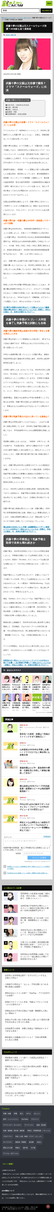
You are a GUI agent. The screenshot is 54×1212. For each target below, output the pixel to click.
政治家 (31, 1142)
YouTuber (24, 1119)
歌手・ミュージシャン (27, 727)
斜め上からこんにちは (8, 17)
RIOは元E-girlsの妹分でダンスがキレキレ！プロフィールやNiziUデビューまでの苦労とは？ (34, 807)
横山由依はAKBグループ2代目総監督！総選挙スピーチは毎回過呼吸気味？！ (35, 788)
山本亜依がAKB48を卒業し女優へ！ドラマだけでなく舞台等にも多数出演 (35, 752)
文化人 (39, 1142)
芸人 (21, 1113)
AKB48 (8, 35)
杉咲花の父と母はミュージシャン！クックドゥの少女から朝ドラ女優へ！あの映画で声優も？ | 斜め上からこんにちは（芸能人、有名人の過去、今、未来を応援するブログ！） (27, 662)
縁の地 (25, 1148)
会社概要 (14, 1185)
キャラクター (7, 1142)
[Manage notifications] (48, 1206)
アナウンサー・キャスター (12, 1125)
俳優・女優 (7, 1113)
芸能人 (17, 1148)
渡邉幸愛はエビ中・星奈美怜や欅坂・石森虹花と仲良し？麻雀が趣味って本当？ (35, 770)
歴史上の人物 (7, 1148)
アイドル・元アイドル (24, 17)
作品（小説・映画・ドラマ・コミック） (29, 1136)
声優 (15, 1113)
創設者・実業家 (20, 1142)
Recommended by (41, 712)
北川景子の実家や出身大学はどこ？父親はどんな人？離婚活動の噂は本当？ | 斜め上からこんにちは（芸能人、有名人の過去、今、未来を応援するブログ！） (27, 309)
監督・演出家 (41, 1125)
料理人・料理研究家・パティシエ (39, 1131)
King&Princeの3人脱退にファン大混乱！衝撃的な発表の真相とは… (27, 873)
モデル (28, 1113)
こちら (7, 1198)
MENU (49, 3)
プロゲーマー (7, 1136)
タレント (37, 1113)
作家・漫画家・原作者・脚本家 (13, 1131)
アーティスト (29, 1125)
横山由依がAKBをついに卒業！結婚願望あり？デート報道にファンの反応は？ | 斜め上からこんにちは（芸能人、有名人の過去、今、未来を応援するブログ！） (27, 529)
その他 (33, 1148)
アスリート (35, 1119)
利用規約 (47, 836)
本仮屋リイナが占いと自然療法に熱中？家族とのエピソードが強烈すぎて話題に (28, 867)
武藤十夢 (13, 35)
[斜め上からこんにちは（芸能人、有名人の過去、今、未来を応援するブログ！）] (12, 4)
